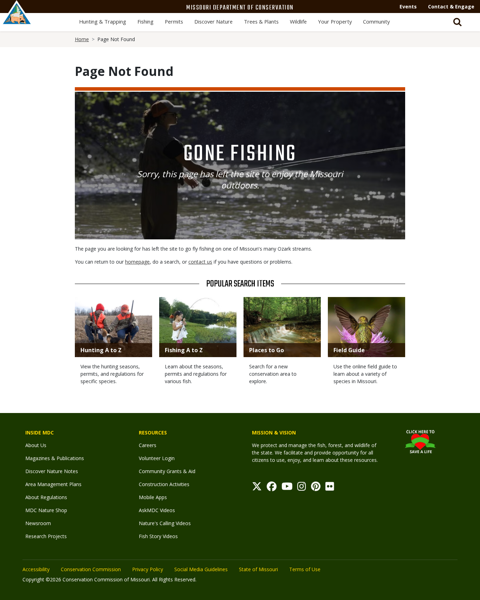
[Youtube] (287, 488)
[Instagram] (301, 488)
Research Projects (46, 536)
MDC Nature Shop (46, 510)
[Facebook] (272, 488)
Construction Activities (164, 484)
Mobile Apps (153, 497)
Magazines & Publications (54, 458)
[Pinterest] (315, 488)
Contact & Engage (451, 6)
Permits (174, 21)
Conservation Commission (91, 569)
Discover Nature (213, 21)
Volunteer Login (157, 458)
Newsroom (38, 523)
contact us (200, 261)
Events (408, 6)
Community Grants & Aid (167, 471)
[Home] (17, 20)
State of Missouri (258, 569)
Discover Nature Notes (51, 471)
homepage (137, 261)
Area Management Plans (53, 484)
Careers (147, 445)
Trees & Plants (261, 21)
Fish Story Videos (158, 536)
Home (82, 39)
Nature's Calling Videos (165, 523)
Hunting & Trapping (102, 21)
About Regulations (46, 497)
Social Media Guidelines (201, 569)
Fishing (145, 21)
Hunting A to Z (101, 350)
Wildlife (298, 21)
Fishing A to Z (184, 350)
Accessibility (36, 569)
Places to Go (266, 350)
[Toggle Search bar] (457, 22)
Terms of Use (304, 569)
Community (376, 21)
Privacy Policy (147, 569)
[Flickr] (329, 488)
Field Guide (349, 350)
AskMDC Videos (157, 510)
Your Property (335, 21)
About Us (35, 445)
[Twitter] (257, 488)
